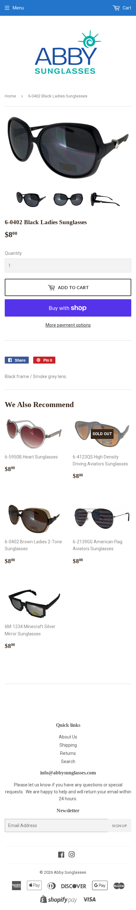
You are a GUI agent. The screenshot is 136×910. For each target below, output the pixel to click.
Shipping (68, 745)
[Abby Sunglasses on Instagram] (72, 855)
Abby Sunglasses (70, 872)
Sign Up (119, 825)
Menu (18, 7)
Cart (126, 7)
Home (10, 96)
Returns (68, 753)
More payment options (68, 325)
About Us (68, 736)
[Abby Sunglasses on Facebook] (61, 855)
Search (68, 761)
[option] (31, 199)
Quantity (13, 253)
